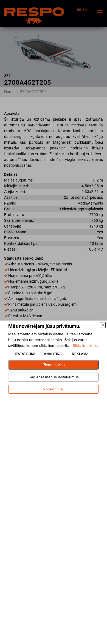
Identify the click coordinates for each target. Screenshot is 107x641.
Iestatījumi (24, 354)
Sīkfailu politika (85, 345)
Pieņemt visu (54, 364)
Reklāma (80, 354)
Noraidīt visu (53, 389)
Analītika (53, 354)
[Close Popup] (102, 324)
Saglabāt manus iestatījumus (54, 377)
